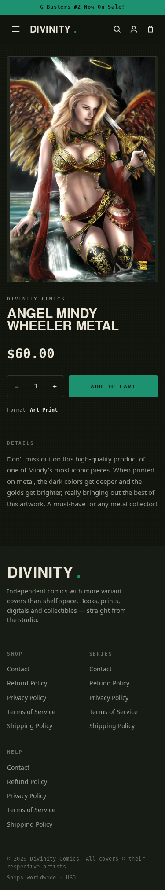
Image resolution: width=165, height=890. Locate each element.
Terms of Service (31, 711)
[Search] (117, 29)
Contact (18, 669)
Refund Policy (27, 683)
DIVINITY (53, 28)
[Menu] (16, 29)
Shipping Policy (29, 726)
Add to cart (113, 386)
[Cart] (150, 29)
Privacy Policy (26, 697)
